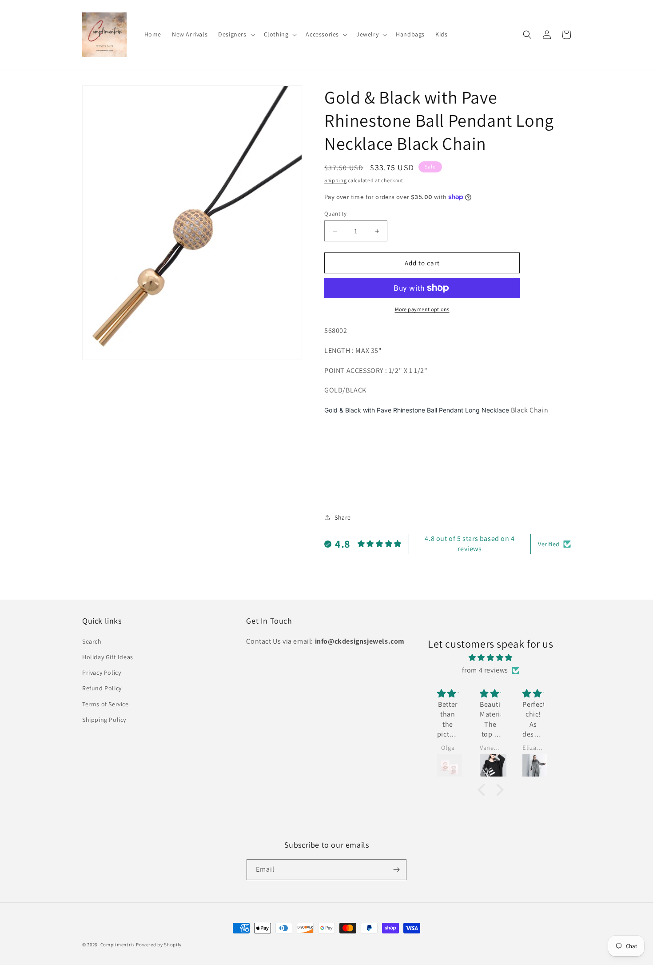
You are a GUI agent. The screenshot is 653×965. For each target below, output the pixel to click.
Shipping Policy (104, 720)
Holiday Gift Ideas (107, 657)
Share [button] (342, 517)
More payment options (422, 309)
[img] (490, 658)
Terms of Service (105, 704)
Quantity (335, 213)
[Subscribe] (396, 869)
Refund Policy (102, 688)
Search (92, 641)
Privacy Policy (101, 673)
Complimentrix (117, 944)
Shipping (335, 180)
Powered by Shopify (159, 944)
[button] (235, 34)
